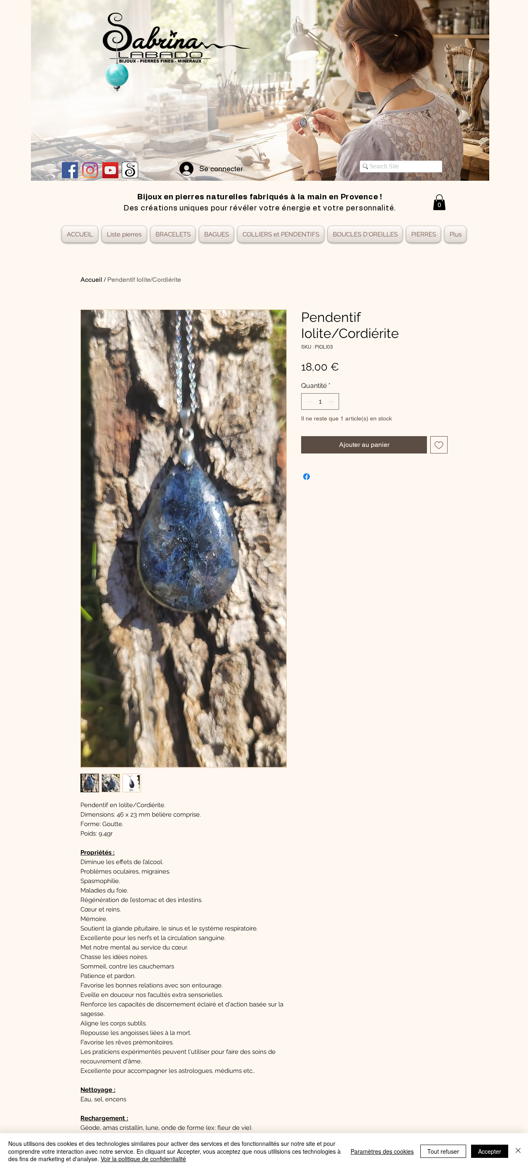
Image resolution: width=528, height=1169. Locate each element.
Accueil (91, 279)
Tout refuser (443, 1151)
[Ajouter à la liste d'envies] (439, 444)
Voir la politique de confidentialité (143, 1159)
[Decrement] (308, 401)
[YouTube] (110, 170)
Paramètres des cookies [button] (382, 1151)
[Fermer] (518, 1151)
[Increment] (332, 401)
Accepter (489, 1151)
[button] (439, 202)
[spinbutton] (320, 401)
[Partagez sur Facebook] (306, 477)
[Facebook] (70, 170)
